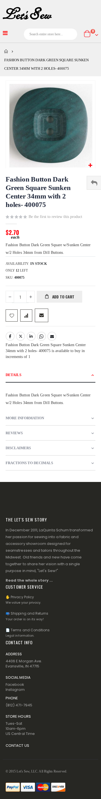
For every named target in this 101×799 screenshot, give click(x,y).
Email (51, 336)
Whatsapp (41, 336)
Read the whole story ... (29, 580)
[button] (90, 166)
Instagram (15, 689)
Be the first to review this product (55, 217)
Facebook (10, 336)
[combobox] (50, 34)
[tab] (50, 375)
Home (6, 51)
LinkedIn (31, 336)
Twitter (20, 336)
